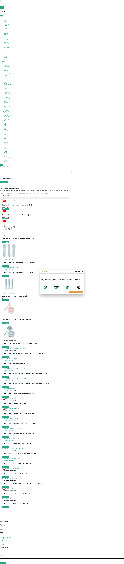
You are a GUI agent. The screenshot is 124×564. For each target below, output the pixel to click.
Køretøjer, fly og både (7, 37)
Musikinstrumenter (7, 47)
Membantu (6, 142)
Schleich (5, 26)
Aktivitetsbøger (6, 112)
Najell (5, 143)
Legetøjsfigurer (6, 30)
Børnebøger (6, 34)
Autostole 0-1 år (7, 105)
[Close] (1, 165)
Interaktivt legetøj (7, 29)
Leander (5, 137)
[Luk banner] (82, 271)
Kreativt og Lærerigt (5, 111)
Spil (4, 38)
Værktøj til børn (6, 49)
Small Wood (6, 155)
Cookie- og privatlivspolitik (6, 537)
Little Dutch (6, 139)
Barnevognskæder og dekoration (8, 178)
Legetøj (3, 17)
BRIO (5, 20)
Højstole (5, 78)
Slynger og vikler (7, 93)
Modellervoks (6, 116)
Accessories (6, 70)
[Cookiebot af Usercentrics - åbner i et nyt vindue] (76, 271)
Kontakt (3, 538)
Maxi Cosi (5, 141)
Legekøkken (6, 42)
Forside (1, 166)
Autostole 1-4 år (7, 106)
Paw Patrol (6, 150)
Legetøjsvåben (6, 43)
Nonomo (5, 146)
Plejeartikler (6, 67)
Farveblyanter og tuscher (8, 115)
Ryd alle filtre (3, 182)
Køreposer (6, 101)
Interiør (5, 79)
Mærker (3, 120)
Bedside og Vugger (7, 84)
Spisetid (5, 55)
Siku (4, 153)
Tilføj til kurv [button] (5, 208)
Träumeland (6, 160)
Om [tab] (76, 274)
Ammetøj (5, 71)
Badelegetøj (6, 33)
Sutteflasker (6, 53)
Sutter (5, 52)
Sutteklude (6, 56)
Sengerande (6, 83)
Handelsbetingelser (5, 541)
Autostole (3, 103)
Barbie (5, 19)
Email (1, 557)
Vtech (5, 162)
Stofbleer (5, 58)
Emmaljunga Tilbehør (8, 98)
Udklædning (6, 46)
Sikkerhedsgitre (6, 92)
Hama (5, 134)
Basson (5, 125)
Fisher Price (6, 133)
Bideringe (5, 57)
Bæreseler (6, 89)
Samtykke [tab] (47, 274)
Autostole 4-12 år (7, 107)
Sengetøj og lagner (7, 85)
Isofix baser (6, 110)
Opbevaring (6, 80)
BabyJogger (6, 123)
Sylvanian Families (7, 157)
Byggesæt (6, 39)
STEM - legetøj (6, 119)
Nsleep (5, 147)
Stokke (5, 156)
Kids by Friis (6, 135)
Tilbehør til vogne (7, 102)
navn (1, 553)
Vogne (3, 94)
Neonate (5, 144)
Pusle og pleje (4, 61)
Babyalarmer (6, 88)
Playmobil (5, 25)
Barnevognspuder (6, 179)
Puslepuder (6, 62)
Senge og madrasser (7, 82)
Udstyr (3, 87)
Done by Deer (6, 130)
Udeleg (5, 48)
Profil (3, 534)
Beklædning (4, 69)
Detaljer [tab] (62, 274)
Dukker (5, 40)
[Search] (2, 7)
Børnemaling (6, 114)
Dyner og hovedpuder (8, 76)
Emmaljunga (6, 97)
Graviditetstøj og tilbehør (8, 73)
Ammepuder (6, 60)
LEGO (5, 138)
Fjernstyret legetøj (7, 28)
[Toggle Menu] (1, 15)
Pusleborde (6, 64)
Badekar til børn (6, 66)
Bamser (5, 35)
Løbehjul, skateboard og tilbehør (9, 44)
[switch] (56, 288)
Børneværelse (4, 74)
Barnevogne (6, 96)
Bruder (5, 21)
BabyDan (5, 121)
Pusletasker (6, 65)
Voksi (5, 161)
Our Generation (6, 24)
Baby (3, 51)
